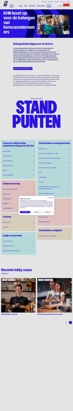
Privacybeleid (50, 197)
